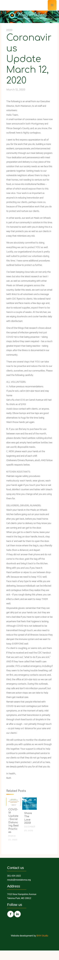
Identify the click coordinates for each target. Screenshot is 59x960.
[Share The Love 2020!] (29, 803)
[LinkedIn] (17, 914)
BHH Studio (42, 936)
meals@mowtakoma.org (19, 880)
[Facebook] (10, 914)
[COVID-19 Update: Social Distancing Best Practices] (13, 802)
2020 (9, 30)
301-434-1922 (14, 876)
